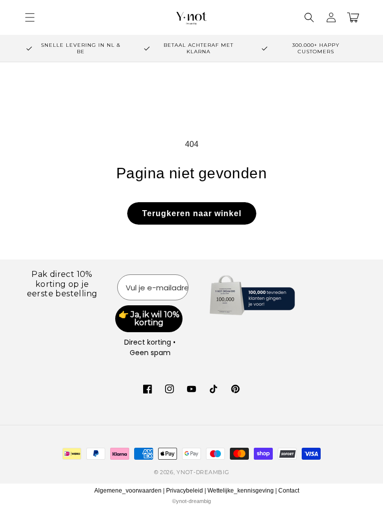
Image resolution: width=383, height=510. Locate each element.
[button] (309, 17)
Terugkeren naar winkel (191, 213)
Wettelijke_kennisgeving (240, 490)
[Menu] (30, 17)
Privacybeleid (184, 490)
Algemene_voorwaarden (128, 490)
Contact (288, 490)
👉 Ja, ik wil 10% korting (149, 318)
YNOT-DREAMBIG (203, 472)
